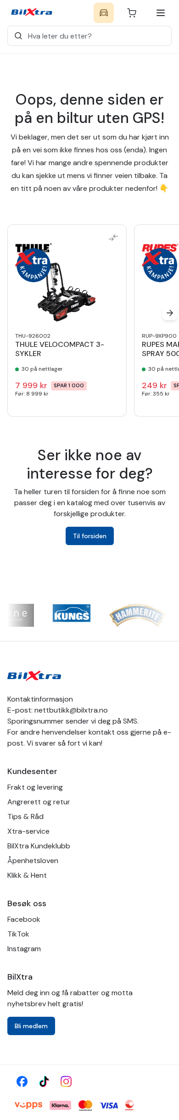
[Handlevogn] (131, 13)
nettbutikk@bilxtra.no (71, 710)
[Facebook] (22, 1081)
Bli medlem (31, 1026)
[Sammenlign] (113, 238)
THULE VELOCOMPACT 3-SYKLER (59, 349)
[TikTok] (44, 1081)
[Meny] (161, 13)
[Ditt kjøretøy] (104, 13)
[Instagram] (66, 1081)
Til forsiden (89, 536)
